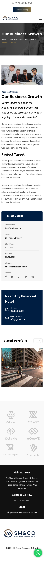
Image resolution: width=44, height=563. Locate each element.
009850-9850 (17, 311)
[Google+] (19, 276)
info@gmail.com (18, 319)
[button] (35, 340)
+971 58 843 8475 (23, 3)
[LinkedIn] (26, 276)
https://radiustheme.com (16, 267)
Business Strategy (9, 92)
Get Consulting (22, 10)
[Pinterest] (33, 276)
